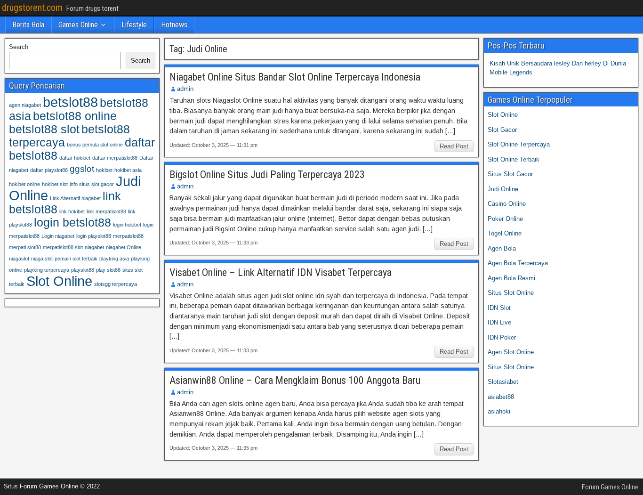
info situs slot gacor (92, 184)
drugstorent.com (32, 7)
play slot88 (108, 270)
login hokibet (127, 224)
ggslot (82, 169)
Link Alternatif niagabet (75, 198)
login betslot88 (72, 222)
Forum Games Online (610, 487)
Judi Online (503, 189)
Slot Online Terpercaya (519, 144)
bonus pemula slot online (95, 144)
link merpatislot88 (106, 211)
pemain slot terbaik (76, 258)
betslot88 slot (44, 129)
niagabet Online (123, 247)
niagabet (94, 247)
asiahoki (499, 411)
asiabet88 (501, 396)
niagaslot (19, 258)
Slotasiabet (503, 381)
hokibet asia (128, 170)
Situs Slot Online (511, 292)
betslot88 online (75, 116)
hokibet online (24, 184)
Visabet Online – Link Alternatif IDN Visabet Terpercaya (280, 272)
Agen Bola (502, 248)
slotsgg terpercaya (115, 284)
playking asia (114, 258)
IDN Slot (499, 307)
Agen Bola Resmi (511, 278)
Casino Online (507, 203)
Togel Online (505, 233)
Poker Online (505, 218)
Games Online (78, 24)
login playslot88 (93, 236)
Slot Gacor (502, 129)
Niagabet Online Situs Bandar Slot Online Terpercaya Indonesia (294, 77)
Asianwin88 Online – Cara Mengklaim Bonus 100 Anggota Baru (294, 380)
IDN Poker (502, 337)
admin (185, 88)
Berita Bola (28, 24)
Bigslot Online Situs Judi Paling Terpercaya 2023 (267, 174)
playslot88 (82, 270)
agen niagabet (25, 105)
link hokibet (72, 211)
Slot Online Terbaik (513, 159)
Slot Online (59, 281)
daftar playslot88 (49, 170)
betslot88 (70, 102)
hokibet (104, 170)
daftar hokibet (74, 158)
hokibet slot (55, 184)
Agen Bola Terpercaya (518, 263)
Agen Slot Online (511, 352)
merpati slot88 (25, 247)
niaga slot (42, 258)
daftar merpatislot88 (114, 158)
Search (18, 46)
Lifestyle (134, 24)
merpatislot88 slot (63, 247)
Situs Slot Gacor (510, 174)
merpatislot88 (128, 236)
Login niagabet (57, 236)
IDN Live (499, 322)
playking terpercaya (46, 270)
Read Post (454, 146)
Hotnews (174, 24)
